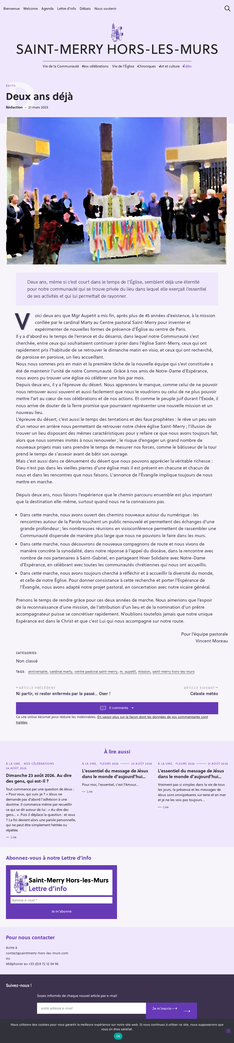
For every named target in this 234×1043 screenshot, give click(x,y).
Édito (187, 66)
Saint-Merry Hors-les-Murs (173, 671)
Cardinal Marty (61, 671)
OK (118, 1036)
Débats (85, 8)
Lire (13, 837)
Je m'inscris (161, 1008)
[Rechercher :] (226, 8)
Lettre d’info (66, 8)
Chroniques (147, 66)
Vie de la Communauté (61, 66)
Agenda (47, 8)
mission (144, 671)
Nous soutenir (105, 8)
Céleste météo (204, 693)
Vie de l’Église (123, 66)
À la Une (13, 763)
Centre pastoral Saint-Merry (95, 671)
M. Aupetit (128, 671)
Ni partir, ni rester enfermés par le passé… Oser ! (63, 693)
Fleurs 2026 (109, 763)
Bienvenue (11, 8)
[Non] (228, 1031)
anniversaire (37, 671)
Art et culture (170, 66)
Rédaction (14, 107)
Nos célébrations (95, 66)
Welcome (30, 8)
